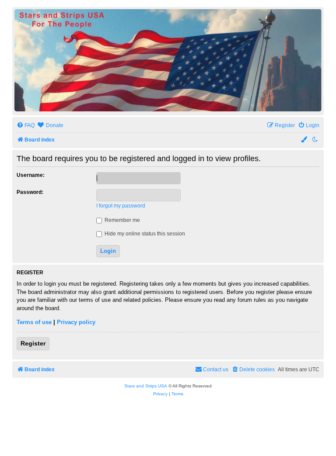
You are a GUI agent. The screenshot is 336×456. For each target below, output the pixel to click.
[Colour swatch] (304, 140)
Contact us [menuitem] (215, 369)
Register (33, 343)
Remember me (121, 220)
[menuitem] (26, 125)
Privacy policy (76, 322)
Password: (30, 192)
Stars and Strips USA (145, 385)
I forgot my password (120, 206)
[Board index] (168, 60)
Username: (31, 175)
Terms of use (34, 322)
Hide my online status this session (144, 234)
